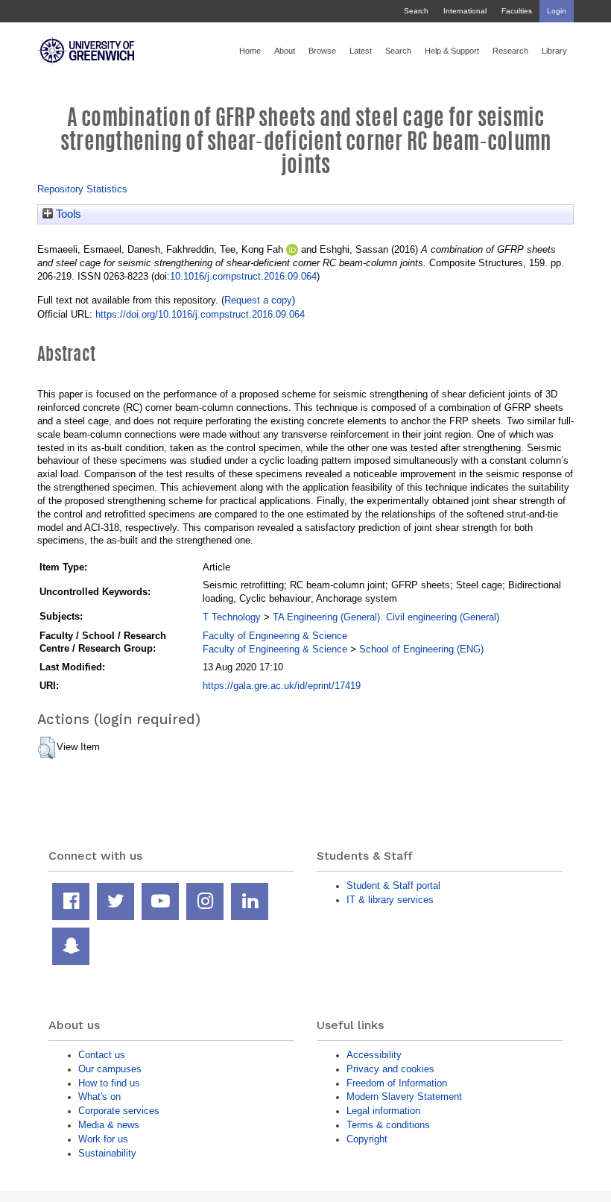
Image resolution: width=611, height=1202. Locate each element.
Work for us (103, 1139)
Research (510, 50)
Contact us (101, 1054)
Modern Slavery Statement (404, 1096)
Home (250, 50)
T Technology (232, 617)
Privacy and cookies (390, 1068)
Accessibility (374, 1054)
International (465, 11)
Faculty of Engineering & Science (275, 635)
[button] (46, 748)
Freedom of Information (396, 1083)
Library (554, 50)
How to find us (109, 1083)
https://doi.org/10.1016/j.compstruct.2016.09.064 (200, 314)
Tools (67, 214)
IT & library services (390, 899)
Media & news (108, 1124)
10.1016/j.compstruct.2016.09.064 (243, 276)
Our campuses (110, 1068)
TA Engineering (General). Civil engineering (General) (386, 617)
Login (556, 11)
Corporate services (118, 1110)
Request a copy (258, 300)
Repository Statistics (82, 189)
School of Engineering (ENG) (421, 649)
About (284, 50)
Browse (322, 50)
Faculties (516, 11)
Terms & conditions (388, 1124)
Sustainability (107, 1153)
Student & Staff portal (393, 885)
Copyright (366, 1139)
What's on (99, 1096)
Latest (360, 50)
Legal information (383, 1110)
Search (416, 11)
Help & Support (452, 50)
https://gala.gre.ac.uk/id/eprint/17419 (282, 685)
